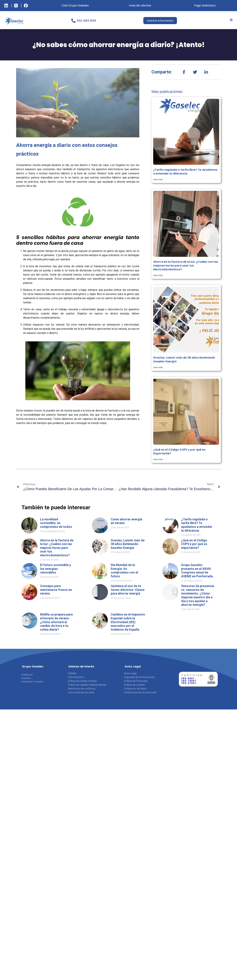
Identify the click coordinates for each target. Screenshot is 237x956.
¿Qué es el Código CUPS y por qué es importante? (179, 451)
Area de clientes (140, 5)
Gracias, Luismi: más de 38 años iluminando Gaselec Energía (184, 359)
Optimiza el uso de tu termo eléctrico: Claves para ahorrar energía (128, 589)
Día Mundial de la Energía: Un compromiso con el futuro (124, 570)
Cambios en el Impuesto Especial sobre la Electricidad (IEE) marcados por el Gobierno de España (128, 622)
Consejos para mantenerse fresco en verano (56, 589)
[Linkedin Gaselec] (6, 5)
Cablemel (27, 674)
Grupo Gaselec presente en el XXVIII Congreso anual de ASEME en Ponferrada (197, 570)
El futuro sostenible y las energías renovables (55, 568)
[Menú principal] (231, 20)
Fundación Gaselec (32, 681)
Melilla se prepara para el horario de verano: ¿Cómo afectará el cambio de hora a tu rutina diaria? (56, 622)
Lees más (158, 179)
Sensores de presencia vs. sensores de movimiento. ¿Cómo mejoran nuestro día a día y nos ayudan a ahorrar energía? (197, 595)
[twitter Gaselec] (16, 5)
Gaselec (26, 678)
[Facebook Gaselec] (26, 5)
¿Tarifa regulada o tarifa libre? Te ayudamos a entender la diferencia (185, 172)
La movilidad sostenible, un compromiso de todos (56, 523)
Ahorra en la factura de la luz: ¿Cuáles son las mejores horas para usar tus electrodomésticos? (185, 265)
